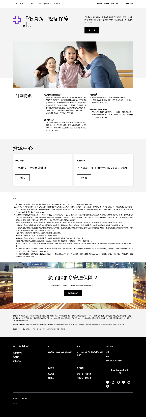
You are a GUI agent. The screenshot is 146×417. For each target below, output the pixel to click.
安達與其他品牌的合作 (114, 360)
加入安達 (51, 374)
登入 (116, 3)
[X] (123, 382)
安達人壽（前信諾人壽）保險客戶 (60, 352)
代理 (107, 352)
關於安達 (99, 3)
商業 (78, 346)
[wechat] (118, 382)
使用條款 (24, 398)
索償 (112, 3)
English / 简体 (129, 3)
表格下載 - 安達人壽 (84, 374)
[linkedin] (113, 382)
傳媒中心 (51, 378)
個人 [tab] (33, 4)
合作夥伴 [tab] (47, 4)
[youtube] (128, 382)
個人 (49, 346)
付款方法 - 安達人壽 (84, 378)
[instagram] (107, 386)
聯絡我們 (16, 357)
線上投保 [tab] (57, 4)
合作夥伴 (109, 346)
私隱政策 (15, 398)
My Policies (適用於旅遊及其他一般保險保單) (90, 353)
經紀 (107, 356)
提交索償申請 (17, 353)
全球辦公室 (17, 361)
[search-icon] (121, 3)
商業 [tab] (39, 4)
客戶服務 (106, 3)
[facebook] (107, 382)
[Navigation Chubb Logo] (19, 4)
